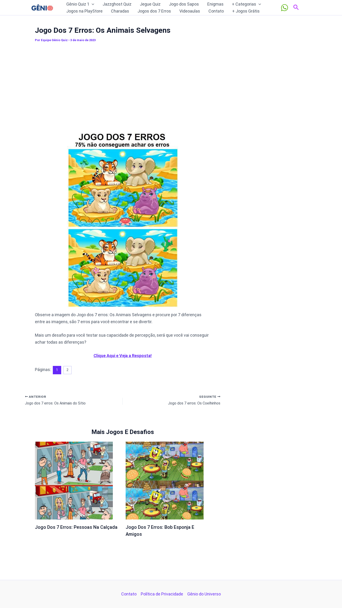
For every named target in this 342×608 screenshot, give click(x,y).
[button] (91, 4)
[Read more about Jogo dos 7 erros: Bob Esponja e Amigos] (165, 480)
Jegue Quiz (150, 4)
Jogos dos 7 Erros (154, 11)
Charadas (120, 11)
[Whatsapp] (284, 8)
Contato (216, 11)
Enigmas (215, 4)
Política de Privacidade (162, 594)
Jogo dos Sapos (184, 4)
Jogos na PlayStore (84, 11)
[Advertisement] (122, 86)
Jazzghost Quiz (117, 4)
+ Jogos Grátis (246, 11)
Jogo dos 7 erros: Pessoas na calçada (76, 527)
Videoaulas (189, 11)
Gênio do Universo (204, 594)
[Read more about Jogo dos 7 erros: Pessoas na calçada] (74, 480)
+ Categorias (244, 4)
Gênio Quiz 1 (77, 4)
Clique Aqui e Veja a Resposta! (123, 355)
